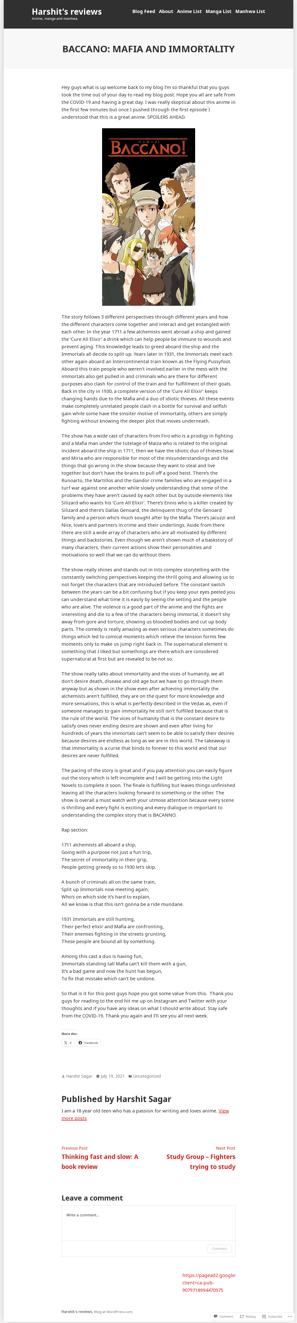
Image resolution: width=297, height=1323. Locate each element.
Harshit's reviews (67, 11)
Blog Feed (143, 11)
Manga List (219, 11)
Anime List (189, 11)
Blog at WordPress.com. (113, 1311)
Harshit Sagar (79, 1076)
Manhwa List (250, 11)
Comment (219, 1249)
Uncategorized (147, 1076)
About (166, 11)
